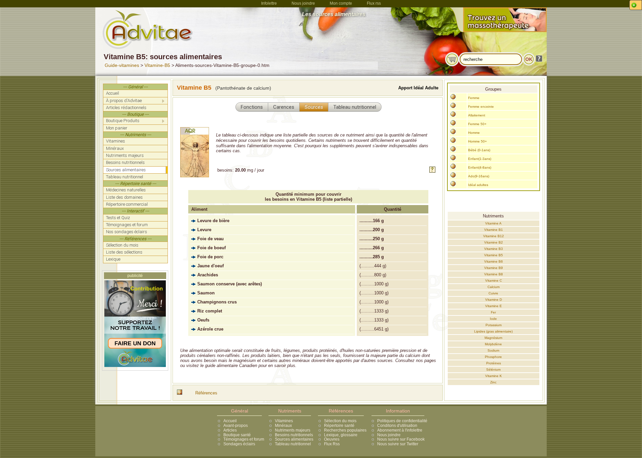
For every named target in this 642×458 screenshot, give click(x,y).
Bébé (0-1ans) (479, 150)
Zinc (493, 382)
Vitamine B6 (493, 261)
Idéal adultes (478, 185)
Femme (473, 98)
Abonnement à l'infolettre (399, 430)
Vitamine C (493, 280)
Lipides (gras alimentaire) (493, 331)
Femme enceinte (481, 106)
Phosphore (493, 357)
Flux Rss (332, 444)
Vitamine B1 (493, 230)
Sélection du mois (340, 421)
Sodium (493, 350)
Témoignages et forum (243, 439)
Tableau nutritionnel (293, 444)
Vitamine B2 (493, 242)
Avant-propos (235, 425)
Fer (493, 312)
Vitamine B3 (493, 249)
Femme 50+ (477, 124)
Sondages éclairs (239, 444)
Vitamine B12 (493, 236)
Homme (474, 132)
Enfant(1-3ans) (479, 159)
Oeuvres (331, 439)
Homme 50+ (477, 141)
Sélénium (493, 369)
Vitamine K (493, 376)
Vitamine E (493, 306)
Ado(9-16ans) (478, 176)
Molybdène (493, 344)
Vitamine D (493, 299)
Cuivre (493, 293)
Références (206, 392)
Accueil (230, 421)
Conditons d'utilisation (397, 425)
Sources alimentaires (294, 439)
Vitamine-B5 (157, 65)
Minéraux (283, 425)
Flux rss (374, 3)
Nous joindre (303, 3)
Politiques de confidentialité (402, 421)
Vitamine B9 (493, 268)
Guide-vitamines (122, 65)
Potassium (494, 325)
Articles (230, 430)
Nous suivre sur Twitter (397, 444)
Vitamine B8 (493, 274)
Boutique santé (237, 435)
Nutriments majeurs (292, 430)
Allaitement (476, 115)
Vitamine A (493, 223)
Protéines (493, 363)
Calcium (494, 287)
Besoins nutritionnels (294, 435)
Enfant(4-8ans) (479, 167)
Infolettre (269, 3)
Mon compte (341, 3)
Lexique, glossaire (340, 435)
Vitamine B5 (493, 255)
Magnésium (493, 338)
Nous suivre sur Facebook (401, 439)
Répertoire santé (339, 425)
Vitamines (284, 421)
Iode (493, 318)
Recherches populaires (345, 430)
